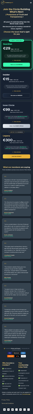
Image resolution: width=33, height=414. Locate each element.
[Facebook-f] (28, 409)
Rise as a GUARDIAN (16, 64)
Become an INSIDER (16, 95)
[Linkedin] (20, 409)
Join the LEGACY (16, 156)
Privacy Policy (6, 400)
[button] (31, 2)
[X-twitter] (16, 409)
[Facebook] (8, 409)
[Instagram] (24, 409)
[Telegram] (4, 409)
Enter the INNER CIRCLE (16, 126)
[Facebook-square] (12, 409)
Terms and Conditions (8, 403)
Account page (26, 394)
